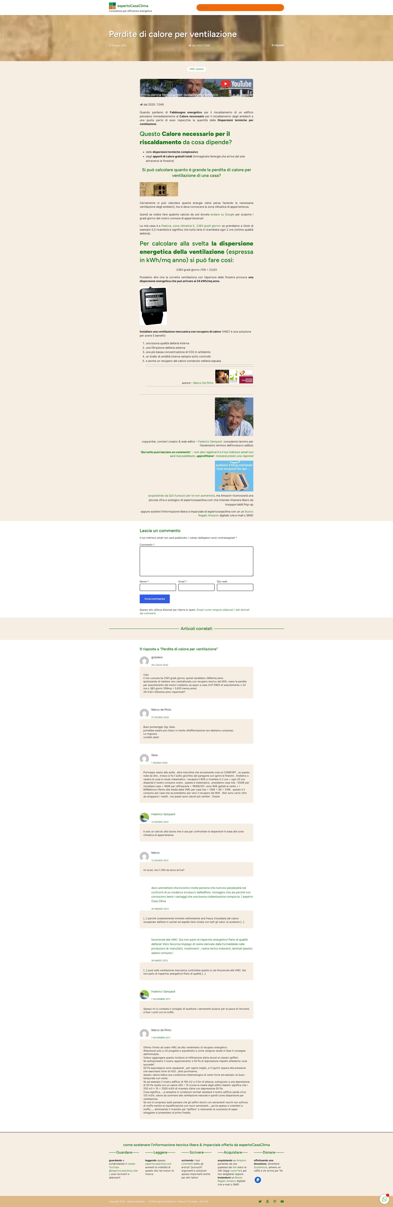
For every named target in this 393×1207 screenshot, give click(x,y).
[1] (384, 1200)
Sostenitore (260, 1167)
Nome (144, 581)
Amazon (241, 1160)
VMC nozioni (196, 69)
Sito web (222, 581)
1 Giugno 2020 (159, 762)
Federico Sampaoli (210, 441)
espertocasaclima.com (158, 1163)
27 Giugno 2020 (160, 717)
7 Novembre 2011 (160, 999)
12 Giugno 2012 (159, 822)
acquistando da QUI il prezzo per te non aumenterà (181, 495)
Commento (147, 544)
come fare (236, 1170)
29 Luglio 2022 (159, 665)
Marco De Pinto (203, 382)
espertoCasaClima (132, 6)
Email (182, 581)
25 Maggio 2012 (160, 908)
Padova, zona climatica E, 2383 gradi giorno (190, 225)
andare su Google (222, 214)
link (235, 1167)
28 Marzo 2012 (159, 960)
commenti (187, 1163)
